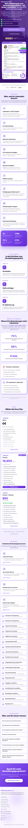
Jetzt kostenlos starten (13, 780)
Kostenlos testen (14, 449)
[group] (14, 616)
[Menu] (26, 2)
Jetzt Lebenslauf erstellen (13, 29)
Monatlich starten (14, 487)
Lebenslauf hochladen (15, 33)
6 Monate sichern (14, 526)
